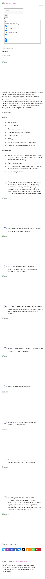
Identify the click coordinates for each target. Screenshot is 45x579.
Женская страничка (20, 562)
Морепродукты (6, 55)
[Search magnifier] (6, 16)
